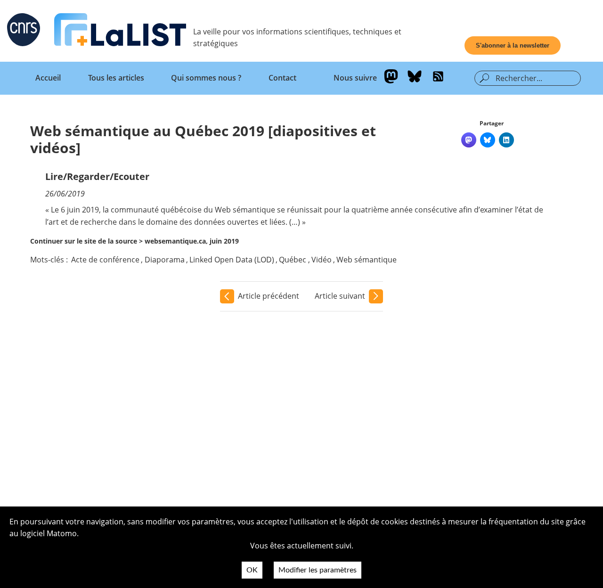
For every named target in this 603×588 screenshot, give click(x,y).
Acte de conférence (105, 259)
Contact (282, 78)
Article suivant (340, 296)
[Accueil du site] (120, 31)
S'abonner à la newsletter (512, 45)
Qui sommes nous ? (206, 78)
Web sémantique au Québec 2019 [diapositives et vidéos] (203, 139)
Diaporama (165, 259)
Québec (292, 259)
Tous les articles (116, 78)
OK (252, 570)
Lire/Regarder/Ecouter (97, 176)
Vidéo (321, 259)
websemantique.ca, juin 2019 (192, 241)
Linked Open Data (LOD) (231, 259)
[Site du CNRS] (23, 31)
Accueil (48, 78)
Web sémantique (366, 259)
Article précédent (268, 296)
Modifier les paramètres (317, 570)
